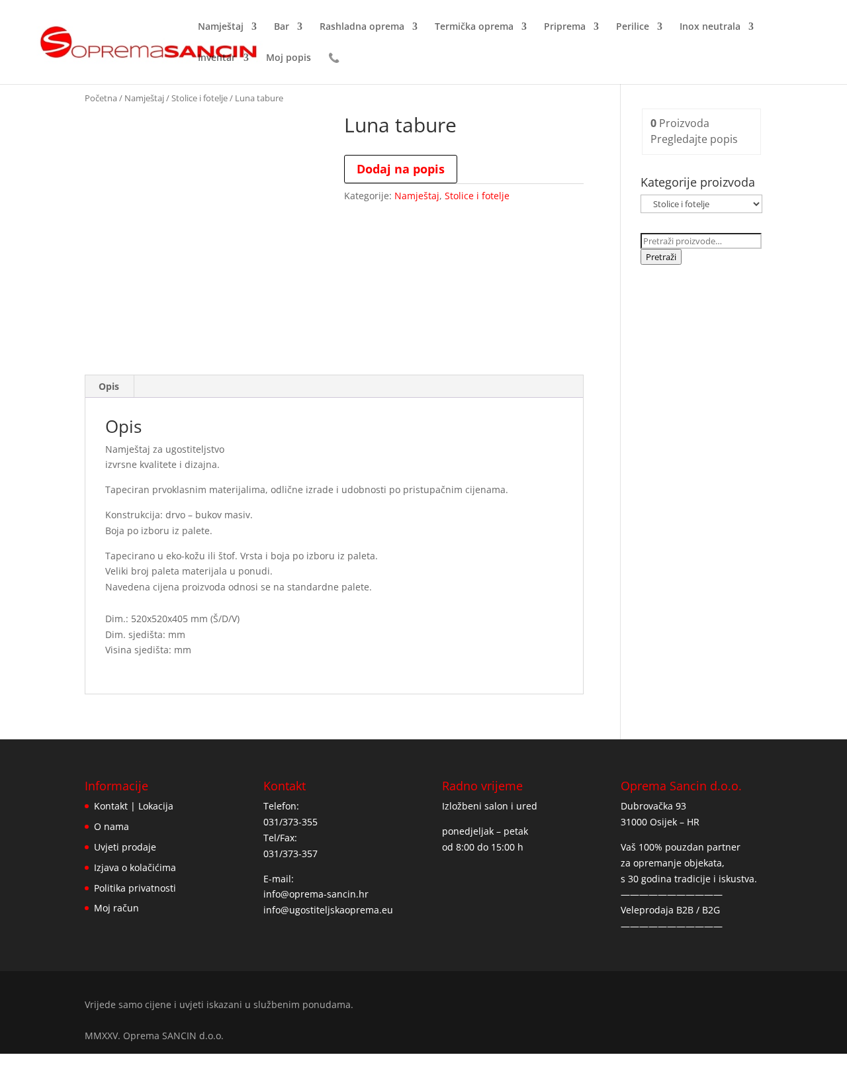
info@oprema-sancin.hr (316, 894)
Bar (281, 27)
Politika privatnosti (135, 888)
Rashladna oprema (362, 27)
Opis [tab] (109, 386)
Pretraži (661, 257)
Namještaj (221, 27)
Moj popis (288, 58)
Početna (101, 98)
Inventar (217, 58)
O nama (111, 826)
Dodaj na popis (401, 169)
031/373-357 (290, 853)
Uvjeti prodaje (125, 847)
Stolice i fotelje (199, 98)
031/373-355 (290, 821)
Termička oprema (474, 27)
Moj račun (116, 908)
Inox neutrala (710, 27)
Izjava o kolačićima (135, 867)
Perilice (632, 27)
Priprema (565, 27)
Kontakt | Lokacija (133, 806)
